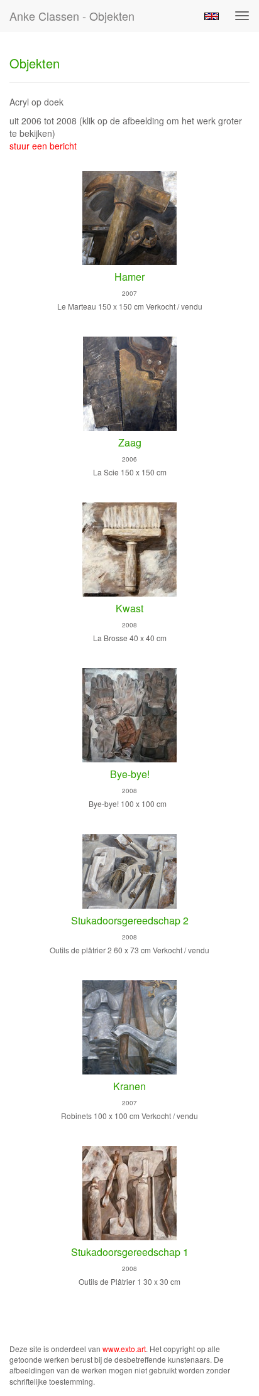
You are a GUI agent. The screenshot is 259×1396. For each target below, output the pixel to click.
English (211, 16)
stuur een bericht (43, 145)
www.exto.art (124, 1348)
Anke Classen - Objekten (72, 16)
